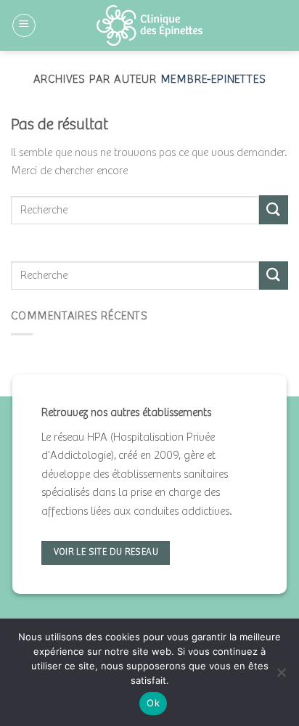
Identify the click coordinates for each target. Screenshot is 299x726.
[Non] (281, 676)
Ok (153, 703)
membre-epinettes (213, 79)
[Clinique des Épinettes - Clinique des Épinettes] (149, 25)
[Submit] (273, 209)
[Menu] (24, 25)
